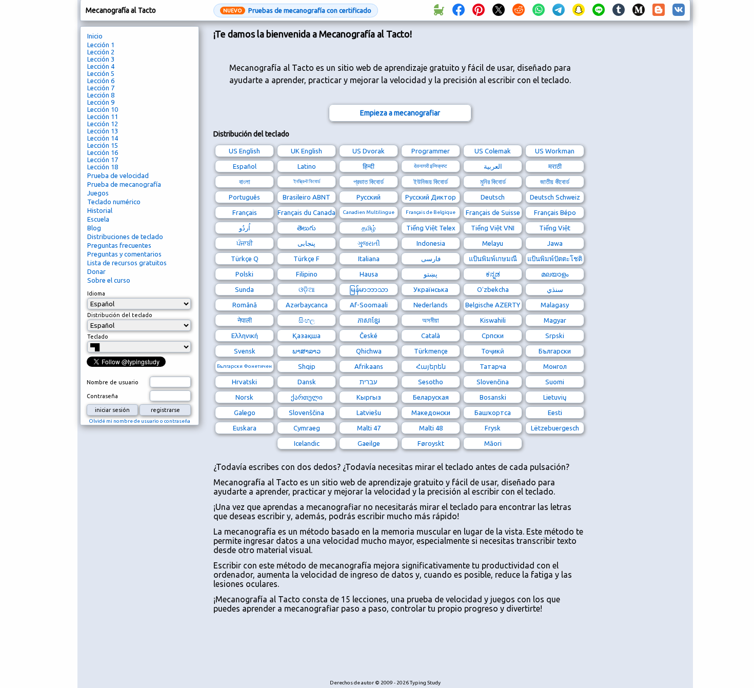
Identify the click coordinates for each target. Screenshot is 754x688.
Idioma (96, 293)
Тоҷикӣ (492, 351)
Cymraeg (306, 427)
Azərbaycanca (307, 304)
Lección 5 (100, 73)
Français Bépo (555, 212)
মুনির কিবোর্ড (493, 181)
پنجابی (306, 243)
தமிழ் (369, 227)
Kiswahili (493, 320)
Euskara (244, 427)
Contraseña (102, 396)
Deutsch (493, 197)
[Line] (598, 10)
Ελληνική (244, 335)
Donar (96, 271)
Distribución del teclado (119, 315)
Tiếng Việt (554, 227)
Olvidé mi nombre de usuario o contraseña (139, 421)
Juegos (98, 192)
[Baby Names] (438, 10)
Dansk (306, 381)
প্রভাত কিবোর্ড (368, 181)
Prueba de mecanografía (124, 184)
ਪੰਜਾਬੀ (244, 243)
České (369, 335)
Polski (244, 274)
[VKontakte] (678, 10)
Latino (306, 166)
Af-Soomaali (369, 304)
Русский (368, 197)
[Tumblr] (618, 10)
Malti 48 (431, 427)
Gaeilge (369, 443)
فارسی (431, 258)
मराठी (555, 166)
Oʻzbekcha (493, 289)
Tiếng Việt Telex (430, 227)
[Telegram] (558, 10)
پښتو (431, 274)
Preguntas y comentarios (124, 254)
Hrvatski (244, 381)
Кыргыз (368, 397)
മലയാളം (554, 274)
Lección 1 (100, 44)
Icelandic (307, 443)
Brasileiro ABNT (306, 197)
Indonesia (430, 243)
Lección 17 (102, 159)
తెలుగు (306, 227)
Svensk (244, 351)
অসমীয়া (430, 320)
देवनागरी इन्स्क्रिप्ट (430, 166)
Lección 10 (102, 109)
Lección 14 (102, 138)
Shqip (306, 366)
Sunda (244, 289)
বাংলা (244, 181)
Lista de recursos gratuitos (127, 262)
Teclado (97, 336)
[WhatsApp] (538, 10)
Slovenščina (306, 412)
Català (430, 335)
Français (244, 212)
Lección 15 (102, 145)
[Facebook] (458, 10)
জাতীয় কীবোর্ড (554, 181)
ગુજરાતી (369, 243)
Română (244, 304)
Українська (430, 289)
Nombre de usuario (112, 382)
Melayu (492, 243)
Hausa (369, 274)
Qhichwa (369, 351)
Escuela (98, 219)
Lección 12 (102, 123)
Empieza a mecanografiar (400, 113)
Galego (244, 412)
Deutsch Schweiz (555, 197)
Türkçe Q (245, 258)
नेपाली (244, 320)
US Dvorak (368, 150)
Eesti (555, 412)
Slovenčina (493, 381)
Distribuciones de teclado (125, 236)
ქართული (307, 397)
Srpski (554, 335)
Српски (493, 335)
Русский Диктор (430, 197)
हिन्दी (368, 166)
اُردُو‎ (244, 227)
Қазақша (306, 335)
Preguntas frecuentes (119, 245)
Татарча (493, 366)
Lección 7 (100, 87)
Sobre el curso (108, 280)
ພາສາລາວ (306, 351)
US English (244, 150)
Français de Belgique (430, 212)
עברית (369, 381)
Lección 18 (102, 166)
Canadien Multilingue (368, 212)
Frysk (493, 427)
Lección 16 (102, 152)
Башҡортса (492, 412)
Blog (94, 227)
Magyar (555, 320)
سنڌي (555, 289)
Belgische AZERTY (492, 304)
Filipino (307, 274)
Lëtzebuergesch (555, 427)
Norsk (244, 397)
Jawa (555, 243)
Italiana (369, 258)
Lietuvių (554, 397)
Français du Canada (306, 212)
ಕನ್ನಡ (493, 274)
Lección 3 (100, 59)
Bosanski (493, 397)
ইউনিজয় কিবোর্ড (430, 181)
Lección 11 (102, 116)
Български (555, 351)
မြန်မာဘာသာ (368, 289)
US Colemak (492, 150)
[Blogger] (658, 10)
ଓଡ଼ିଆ (307, 289)
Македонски (430, 412)
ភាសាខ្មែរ (369, 320)
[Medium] (638, 10)
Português (244, 197)
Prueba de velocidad (118, 175)
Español (244, 166)
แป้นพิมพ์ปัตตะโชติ (554, 258)
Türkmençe (431, 351)
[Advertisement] (400, 651)
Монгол (555, 366)
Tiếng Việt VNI (492, 227)
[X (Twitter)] (498, 10)
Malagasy (555, 304)
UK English (306, 150)
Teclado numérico (114, 201)
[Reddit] (518, 10)
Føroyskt (431, 443)
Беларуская (431, 397)
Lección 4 (100, 66)
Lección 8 (100, 95)
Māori (493, 443)
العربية (493, 166)
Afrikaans (368, 366)
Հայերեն (431, 366)
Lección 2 (100, 51)
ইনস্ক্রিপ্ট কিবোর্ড (306, 181)
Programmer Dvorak (430, 152)
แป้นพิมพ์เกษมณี (493, 258)
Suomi (554, 381)
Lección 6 (100, 80)
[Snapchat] (578, 10)
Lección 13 (102, 130)
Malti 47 (369, 427)
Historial (99, 210)
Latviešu (368, 412)
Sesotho (430, 381)
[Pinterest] (478, 10)
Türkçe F (306, 258)
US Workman (554, 150)
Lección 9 (100, 102)
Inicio (95, 36)
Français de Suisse (493, 212)
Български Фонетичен (244, 366)
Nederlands (430, 304)
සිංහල (307, 320)
